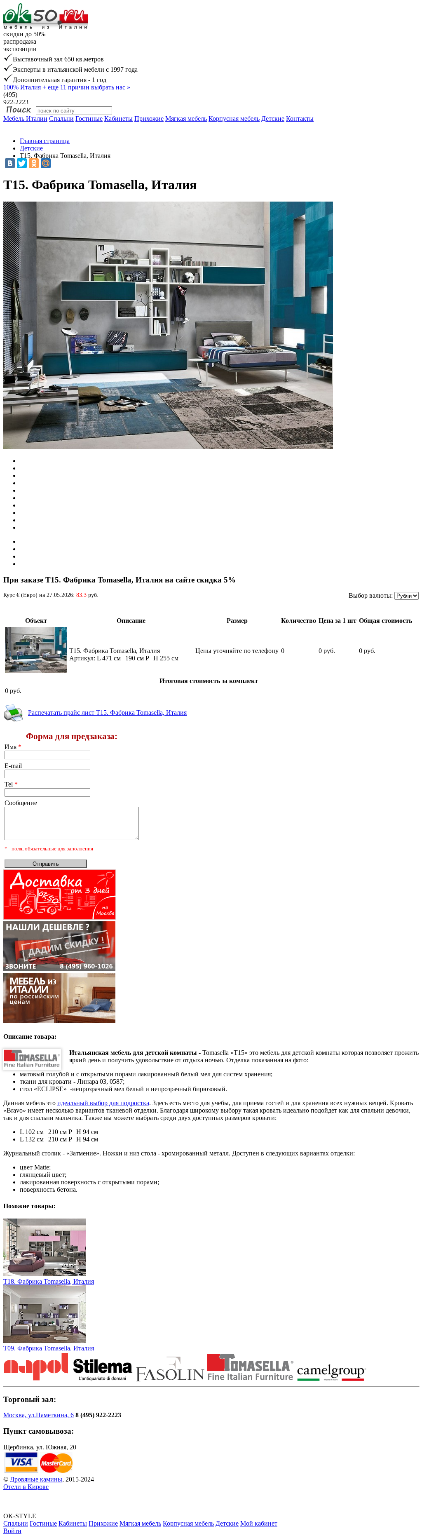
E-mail (13, 765)
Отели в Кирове (26, 1486)
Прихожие (149, 118)
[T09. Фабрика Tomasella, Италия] (44, 1340)
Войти (12, 1530)
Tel (11, 784)
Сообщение (21, 802)
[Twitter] (22, 163)
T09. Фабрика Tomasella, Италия (48, 1348)
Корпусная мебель (234, 118)
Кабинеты (118, 118)
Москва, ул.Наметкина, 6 (38, 1414)
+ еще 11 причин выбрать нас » (66, 87)
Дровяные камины (36, 1479)
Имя (13, 746)
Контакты (300, 118)
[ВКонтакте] (10, 163)
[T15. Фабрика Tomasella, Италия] (36, 670)
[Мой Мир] (46, 163)
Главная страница (45, 140)
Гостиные (89, 118)
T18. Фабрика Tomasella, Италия (48, 1281)
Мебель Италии (25, 118)
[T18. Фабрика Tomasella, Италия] (44, 1273)
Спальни (61, 118)
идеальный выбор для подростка (103, 1102)
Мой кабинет (258, 1523)
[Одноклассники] (34, 163)
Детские (272, 118)
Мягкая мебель (186, 118)
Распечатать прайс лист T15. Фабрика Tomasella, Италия (107, 712)
